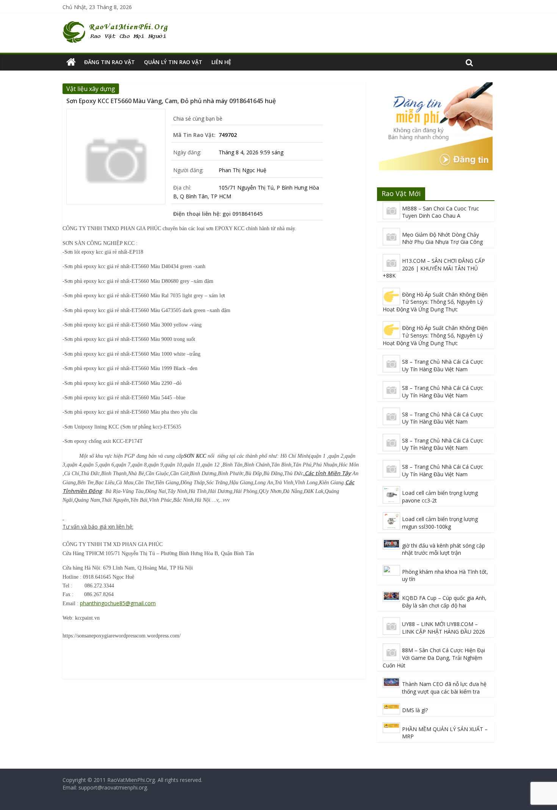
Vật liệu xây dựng (90, 89)
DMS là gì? (415, 710)
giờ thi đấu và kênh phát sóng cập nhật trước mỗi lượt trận (443, 549)
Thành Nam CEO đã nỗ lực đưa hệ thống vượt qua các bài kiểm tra (444, 687)
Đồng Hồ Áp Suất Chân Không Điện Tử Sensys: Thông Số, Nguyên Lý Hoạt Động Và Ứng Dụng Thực (435, 302)
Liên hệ (221, 62)
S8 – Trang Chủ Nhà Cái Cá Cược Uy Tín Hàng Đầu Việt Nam (442, 365)
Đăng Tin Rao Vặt (109, 62)
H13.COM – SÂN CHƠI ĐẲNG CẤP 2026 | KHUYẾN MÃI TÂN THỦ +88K (434, 268)
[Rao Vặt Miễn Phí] (71, 62)
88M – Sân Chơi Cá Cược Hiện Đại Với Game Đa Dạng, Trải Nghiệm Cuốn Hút (434, 658)
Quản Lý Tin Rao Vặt (173, 62)
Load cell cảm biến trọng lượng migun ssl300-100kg (440, 522)
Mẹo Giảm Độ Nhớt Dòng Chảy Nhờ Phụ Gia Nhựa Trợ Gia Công (442, 238)
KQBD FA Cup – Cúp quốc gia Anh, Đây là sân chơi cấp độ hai (444, 601)
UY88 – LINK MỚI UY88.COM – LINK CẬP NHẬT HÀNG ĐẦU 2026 (443, 627)
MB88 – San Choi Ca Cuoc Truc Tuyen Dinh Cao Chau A (440, 212)
